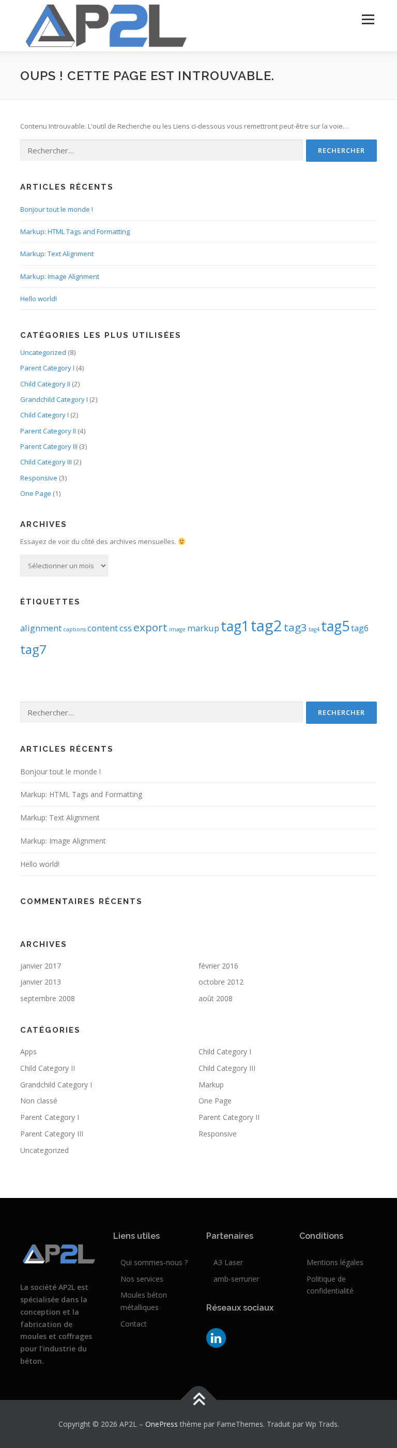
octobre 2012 (220, 982)
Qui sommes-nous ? (154, 1262)
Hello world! (38, 298)
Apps (28, 1051)
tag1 (235, 625)
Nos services (141, 1279)
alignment (41, 628)
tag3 (295, 627)
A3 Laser (228, 1262)
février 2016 (218, 966)
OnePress (161, 1424)
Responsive (38, 477)
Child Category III (46, 461)
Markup (211, 1084)
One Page (35, 493)
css (125, 628)
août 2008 (215, 998)
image (177, 629)
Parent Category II (48, 430)
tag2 (266, 625)
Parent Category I (47, 367)
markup (203, 628)
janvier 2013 (40, 982)
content (102, 628)
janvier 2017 (40, 966)
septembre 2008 (47, 998)
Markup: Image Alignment (59, 276)
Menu (368, 19)
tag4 (314, 629)
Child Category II (45, 383)
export (150, 627)
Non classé (38, 1101)
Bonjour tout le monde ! (56, 209)
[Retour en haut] (198, 1399)
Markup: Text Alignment (57, 253)
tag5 (335, 625)
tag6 (360, 628)
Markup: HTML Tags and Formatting (75, 231)
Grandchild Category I (54, 399)
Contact (133, 1324)
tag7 (33, 649)
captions (74, 629)
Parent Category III (49, 446)
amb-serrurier (236, 1279)
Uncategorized (43, 352)
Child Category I (44, 414)
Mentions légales (335, 1262)
